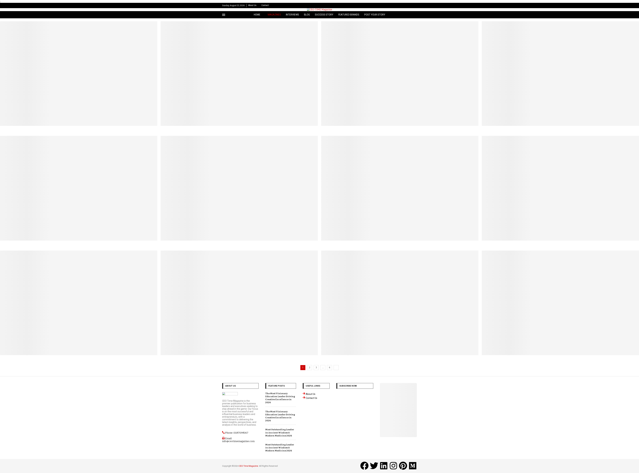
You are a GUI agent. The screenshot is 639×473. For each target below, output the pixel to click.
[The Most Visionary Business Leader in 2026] (399, 77)
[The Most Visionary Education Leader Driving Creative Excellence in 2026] (78, 77)
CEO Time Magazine (248, 466)
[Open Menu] (223, 14)
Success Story (324, 14)
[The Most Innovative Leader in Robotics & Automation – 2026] (239, 191)
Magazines (274, 14)
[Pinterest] (416, 5)
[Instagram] (412, 5)
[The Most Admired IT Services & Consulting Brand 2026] (78, 306)
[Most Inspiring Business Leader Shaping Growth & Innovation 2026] (560, 77)
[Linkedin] (409, 5)
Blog (307, 14)
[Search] (415, 14)
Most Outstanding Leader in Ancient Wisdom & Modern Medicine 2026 (279, 432)
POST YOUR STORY (374, 14)
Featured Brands (348, 14)
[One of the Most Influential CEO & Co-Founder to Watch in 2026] (560, 306)
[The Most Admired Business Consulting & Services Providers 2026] (560, 191)
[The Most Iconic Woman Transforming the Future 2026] (78, 191)
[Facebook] (402, 5)
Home (257, 14)
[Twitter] (405, 5)
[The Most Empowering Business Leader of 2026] (399, 306)
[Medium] (413, 466)
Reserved (273, 466)
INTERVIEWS (292, 14)
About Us (252, 5)
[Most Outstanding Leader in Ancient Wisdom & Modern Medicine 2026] (239, 77)
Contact (265, 5)
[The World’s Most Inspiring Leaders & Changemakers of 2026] (399, 191)
